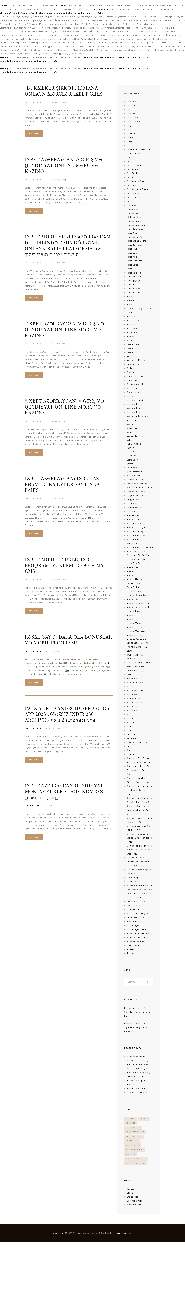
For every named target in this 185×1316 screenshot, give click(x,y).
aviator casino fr (134, 348)
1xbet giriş (132, 253)
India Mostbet (133, 476)
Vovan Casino (133, 921)
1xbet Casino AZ (34, 102)
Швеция (130, 953)
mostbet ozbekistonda (138, 603)
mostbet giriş (133, 567)
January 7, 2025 (57, 102)
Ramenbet (132, 738)
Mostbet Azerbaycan (137, 531)
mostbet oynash (135, 599)
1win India (131, 185)
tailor (129, 1163)
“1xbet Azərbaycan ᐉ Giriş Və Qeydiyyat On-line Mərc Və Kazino (64, 329)
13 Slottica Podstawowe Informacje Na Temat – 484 (138, 153)
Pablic (130, 675)
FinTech (130, 452)
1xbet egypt (132, 249)
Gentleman (132, 468)
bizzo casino (133, 388)
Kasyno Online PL (135, 496)
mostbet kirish (134, 575)
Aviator (130, 340)
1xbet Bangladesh (135, 229)
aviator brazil (133, 344)
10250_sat (131, 126)
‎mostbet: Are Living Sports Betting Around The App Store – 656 (138, 643)
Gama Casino (133, 460)
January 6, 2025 (58, 263)
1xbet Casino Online (136, 241)
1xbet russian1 (133, 293)
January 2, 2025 (57, 580)
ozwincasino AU (135, 1150)
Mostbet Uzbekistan (136, 631)
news (129, 651)
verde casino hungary (137, 913)
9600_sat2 (132, 328)
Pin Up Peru (132, 710)
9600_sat (131, 324)
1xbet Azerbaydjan (136, 225)
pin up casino (133, 699)
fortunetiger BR (135, 1132)
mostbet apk (133, 515)
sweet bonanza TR (136, 902)
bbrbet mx (132, 380)
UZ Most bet (133, 910)
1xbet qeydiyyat (134, 281)
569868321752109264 (137, 1092)
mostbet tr (132, 615)
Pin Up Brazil (133, 695)
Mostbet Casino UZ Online (140, 547)
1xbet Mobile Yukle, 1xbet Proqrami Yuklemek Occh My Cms (64, 565)
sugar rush (132, 882)
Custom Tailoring (135, 436)
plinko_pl (131, 730)
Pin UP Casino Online (137, 707)
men (128, 1136)
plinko (130, 726)
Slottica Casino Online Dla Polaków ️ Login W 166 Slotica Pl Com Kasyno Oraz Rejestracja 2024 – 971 (139, 806)
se (128, 746)
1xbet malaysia (134, 273)
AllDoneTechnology (123, 1233)
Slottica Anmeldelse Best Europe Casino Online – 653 (139, 770)
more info (34, 133)
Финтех (130, 949)
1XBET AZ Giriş (134, 217)
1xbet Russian (133, 289)
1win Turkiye (133, 193)
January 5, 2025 (58, 421)
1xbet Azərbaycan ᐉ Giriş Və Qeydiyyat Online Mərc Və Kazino (63, 165)
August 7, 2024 (51, 806)
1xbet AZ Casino (135, 213)
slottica (130, 754)
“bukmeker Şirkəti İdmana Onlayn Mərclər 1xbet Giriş (64, 91)
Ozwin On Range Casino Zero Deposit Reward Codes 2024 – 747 (138, 667)
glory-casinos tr (135, 472)
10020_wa (132, 105)
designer (131, 1123)
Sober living (133, 878)
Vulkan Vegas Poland (137, 937)
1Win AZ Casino (134, 165)
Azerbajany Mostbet (136, 360)
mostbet (138, 1136)
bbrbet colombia (135, 376)
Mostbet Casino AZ (136, 535)
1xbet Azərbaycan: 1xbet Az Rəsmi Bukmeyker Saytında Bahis (62, 484)
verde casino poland (137, 917)
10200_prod (133, 118)
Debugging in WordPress (99, 9)
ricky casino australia (137, 742)
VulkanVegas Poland (137, 941)
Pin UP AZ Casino (135, 691)
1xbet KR (131, 269)
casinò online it (134, 412)
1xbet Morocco (134, 277)
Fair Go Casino (134, 444)
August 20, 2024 (52, 651)
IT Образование (135, 480)
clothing (144, 1118)
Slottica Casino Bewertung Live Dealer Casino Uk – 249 (140, 790)
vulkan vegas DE (135, 925)
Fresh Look (132, 456)
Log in (130, 1193)
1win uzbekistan (134, 197)
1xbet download (134, 245)
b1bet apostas (133, 364)
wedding (140, 1163)
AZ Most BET (133, 356)
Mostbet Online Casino (138, 595)
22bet (129, 297)
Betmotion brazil (135, 384)
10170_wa (131, 113)
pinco (129, 714)
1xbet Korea (132, 265)
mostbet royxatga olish (138, 607)
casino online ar (134, 408)
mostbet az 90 (134, 519)
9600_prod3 (133, 320)
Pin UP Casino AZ (135, 702)
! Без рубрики (134, 102)
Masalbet (131, 511)
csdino (130, 432)
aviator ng (131, 352)
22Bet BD (131, 300)
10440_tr (131, 133)
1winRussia (132, 201)
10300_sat (132, 129)
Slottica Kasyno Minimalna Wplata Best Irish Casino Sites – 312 (139, 850)
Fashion (130, 448)
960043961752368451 (137, 1088)
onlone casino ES (135, 659)
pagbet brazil (133, 679)
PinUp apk (132, 722)
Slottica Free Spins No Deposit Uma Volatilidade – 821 (139, 838)
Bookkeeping (133, 392)
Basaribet (131, 372)
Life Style (131, 503)
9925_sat (131, 336)
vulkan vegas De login (137, 929)
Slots (129, 750)
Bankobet (131, 368)
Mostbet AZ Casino (136, 523)
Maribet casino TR (135, 508)
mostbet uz (132, 619)
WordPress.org (134, 1205)
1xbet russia (132, 285)
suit (144, 1159)
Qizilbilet (131, 734)
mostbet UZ (132, 1141)
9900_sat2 (132, 332)
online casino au (135, 655)
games (130, 464)
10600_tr (131, 137)
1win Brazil (132, 177)
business (131, 1118)
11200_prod (132, 145)
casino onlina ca (135, 404)
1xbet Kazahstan (134, 261)
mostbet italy (133, 571)
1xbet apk (131, 205)
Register (131, 1189)
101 (128, 110)
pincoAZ (131, 718)
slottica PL (132, 1159)
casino (130, 396)
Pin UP (130, 687)
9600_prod (132, 316)
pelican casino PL (135, 683)
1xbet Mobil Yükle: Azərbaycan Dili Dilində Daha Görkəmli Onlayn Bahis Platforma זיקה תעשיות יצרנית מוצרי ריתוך (67, 245)
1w (128, 161)
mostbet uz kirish (135, 627)
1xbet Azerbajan (134, 221)
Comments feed (134, 1201)
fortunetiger (133, 1127)
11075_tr (130, 141)
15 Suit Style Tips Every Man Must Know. (137, 1012)
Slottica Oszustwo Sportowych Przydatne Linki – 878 (138, 862)
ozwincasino (133, 1145)
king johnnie (133, 500)
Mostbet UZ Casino (136, 623)
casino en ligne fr (135, 400)
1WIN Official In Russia (138, 189)
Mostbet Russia (134, 611)
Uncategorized (134, 905)
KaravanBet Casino (136, 492)
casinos (130, 424)
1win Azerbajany (135, 169)
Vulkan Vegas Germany (138, 933)
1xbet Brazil (132, 233)
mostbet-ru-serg (135, 635)
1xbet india (132, 257)
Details (130, 440)
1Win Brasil (132, 173)
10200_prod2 (133, 121)
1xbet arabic (133, 209)
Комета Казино (134, 945)
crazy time (132, 428)
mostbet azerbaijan (136, 527)
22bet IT (131, 305)
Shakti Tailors (59, 1233)
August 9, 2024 (51, 728)
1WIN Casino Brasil (136, 181)
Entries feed (132, 1197)
